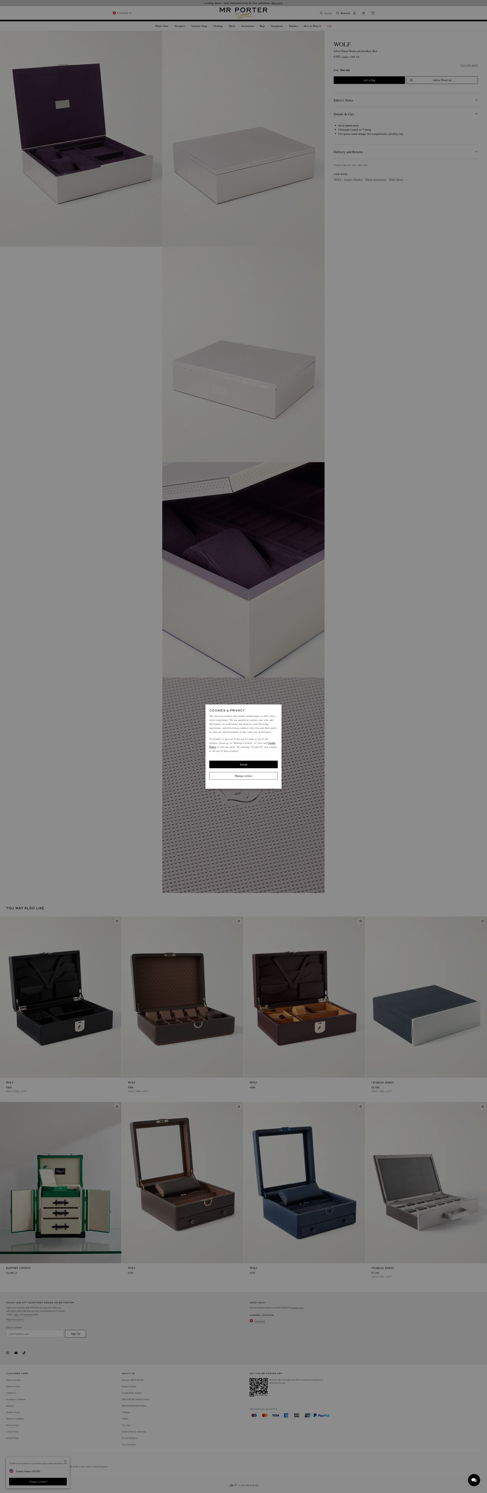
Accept (243, 764)
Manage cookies (243, 776)
